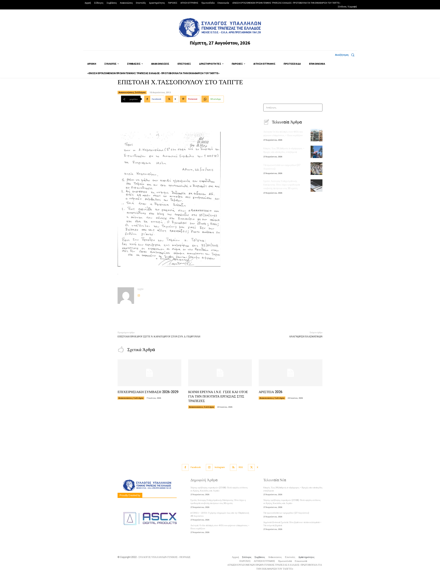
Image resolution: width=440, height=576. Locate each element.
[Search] (318, 107)
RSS (241, 467)
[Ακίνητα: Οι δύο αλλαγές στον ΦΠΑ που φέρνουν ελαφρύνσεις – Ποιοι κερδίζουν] (316, 135)
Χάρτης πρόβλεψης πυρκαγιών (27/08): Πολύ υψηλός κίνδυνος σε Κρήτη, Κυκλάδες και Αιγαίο (219, 489)
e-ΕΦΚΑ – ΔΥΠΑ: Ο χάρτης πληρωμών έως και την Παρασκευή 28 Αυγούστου (219, 514)
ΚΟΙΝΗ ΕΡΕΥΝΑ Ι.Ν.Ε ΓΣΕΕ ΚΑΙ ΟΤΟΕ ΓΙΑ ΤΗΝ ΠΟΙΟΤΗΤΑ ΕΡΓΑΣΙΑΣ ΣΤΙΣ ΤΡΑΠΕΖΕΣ (218, 396)
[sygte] (126, 295)
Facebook (196, 467)
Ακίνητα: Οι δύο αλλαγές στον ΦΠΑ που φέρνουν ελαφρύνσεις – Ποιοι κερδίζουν (283, 133)
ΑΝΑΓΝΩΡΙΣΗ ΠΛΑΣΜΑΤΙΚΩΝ (305, 336)
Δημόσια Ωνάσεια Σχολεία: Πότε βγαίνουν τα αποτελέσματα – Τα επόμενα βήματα (292, 524)
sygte (141, 289)
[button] (346, 55)
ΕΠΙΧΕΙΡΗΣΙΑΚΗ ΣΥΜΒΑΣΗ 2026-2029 (148, 391)
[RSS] (233, 467)
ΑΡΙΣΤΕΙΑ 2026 (270, 391)
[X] (251, 467)
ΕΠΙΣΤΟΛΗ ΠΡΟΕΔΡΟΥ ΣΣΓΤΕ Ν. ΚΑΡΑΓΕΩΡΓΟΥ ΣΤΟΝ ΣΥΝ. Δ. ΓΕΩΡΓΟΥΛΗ (159, 336)
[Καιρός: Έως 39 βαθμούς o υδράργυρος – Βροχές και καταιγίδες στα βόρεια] (316, 152)
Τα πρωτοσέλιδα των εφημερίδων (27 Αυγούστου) (286, 512)
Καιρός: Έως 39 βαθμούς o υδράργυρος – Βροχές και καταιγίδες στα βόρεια (283, 150)
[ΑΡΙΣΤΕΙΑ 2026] (290, 372)
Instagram (220, 467)
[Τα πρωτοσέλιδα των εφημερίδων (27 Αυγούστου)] (316, 168)
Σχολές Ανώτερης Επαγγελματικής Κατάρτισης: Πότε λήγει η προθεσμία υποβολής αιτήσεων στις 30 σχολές (281, 184)
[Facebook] (185, 467)
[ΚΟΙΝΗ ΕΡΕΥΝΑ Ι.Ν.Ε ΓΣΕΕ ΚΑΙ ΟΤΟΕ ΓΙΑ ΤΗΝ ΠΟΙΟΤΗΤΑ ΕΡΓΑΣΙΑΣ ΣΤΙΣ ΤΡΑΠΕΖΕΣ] (220, 372)
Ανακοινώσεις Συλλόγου (132, 92)
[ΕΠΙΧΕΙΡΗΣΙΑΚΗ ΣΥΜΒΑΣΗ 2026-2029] (149, 372)
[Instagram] (139, 295)
